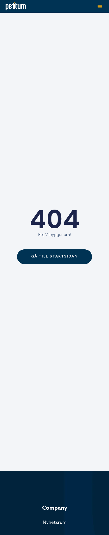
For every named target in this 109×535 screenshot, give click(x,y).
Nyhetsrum (54, 522)
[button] (100, 6)
